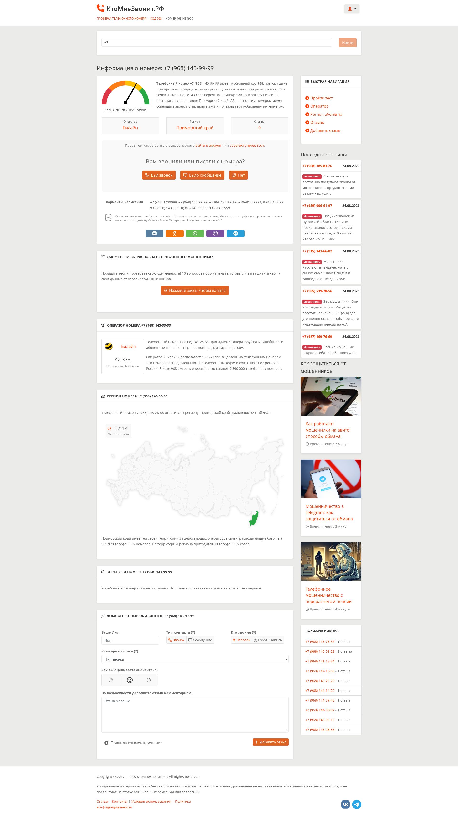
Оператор (319, 106)
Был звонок (161, 175)
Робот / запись (270, 640)
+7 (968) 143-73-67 (319, 641)
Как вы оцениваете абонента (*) (129, 670)
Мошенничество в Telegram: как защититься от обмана (329, 512)
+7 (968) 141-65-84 (319, 661)
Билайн (130, 127)
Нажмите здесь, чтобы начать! (197, 290)
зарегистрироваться (247, 145)
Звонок (178, 640)
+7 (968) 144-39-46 (319, 700)
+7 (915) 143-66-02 (317, 251)
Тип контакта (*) (180, 632)
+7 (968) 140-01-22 (319, 651)
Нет (241, 175)
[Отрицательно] (148, 680)
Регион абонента (326, 114)
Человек (243, 640)
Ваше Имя (110, 632)
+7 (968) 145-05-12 (319, 720)
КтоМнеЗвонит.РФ (135, 8)
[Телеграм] (356, 804)
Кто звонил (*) (243, 632)
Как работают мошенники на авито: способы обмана (328, 430)
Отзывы (317, 122)
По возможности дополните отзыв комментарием (146, 693)
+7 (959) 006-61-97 (317, 205)
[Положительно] (110, 680)
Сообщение (202, 640)
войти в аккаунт (208, 145)
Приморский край (194, 127)
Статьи (102, 801)
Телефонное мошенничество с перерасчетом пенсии (329, 595)
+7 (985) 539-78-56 (317, 291)
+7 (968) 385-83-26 (317, 165)
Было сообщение (205, 175)
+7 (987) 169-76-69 (317, 336)
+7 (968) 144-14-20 (319, 690)
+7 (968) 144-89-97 (319, 710)
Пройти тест (321, 98)
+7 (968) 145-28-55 (319, 729)
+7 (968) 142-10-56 (319, 671)
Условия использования (151, 801)
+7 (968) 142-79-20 (319, 680)
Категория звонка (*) (119, 651)
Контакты (120, 801)
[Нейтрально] (129, 680)
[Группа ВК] (345, 804)
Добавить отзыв (273, 742)
